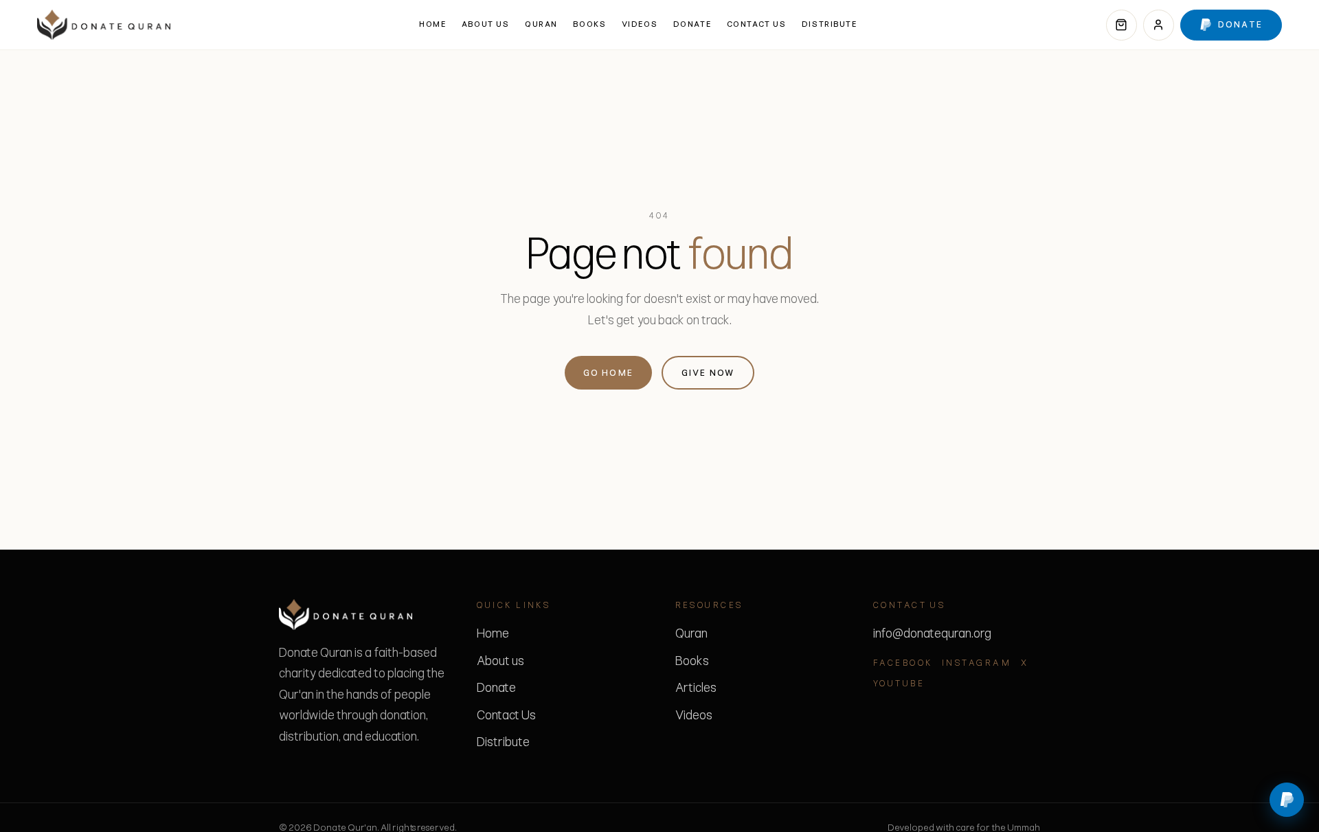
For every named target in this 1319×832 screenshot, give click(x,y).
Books (589, 24)
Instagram (976, 662)
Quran (541, 24)
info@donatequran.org (932, 633)
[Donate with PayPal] (1287, 800)
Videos (639, 24)
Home (432, 24)
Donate (692, 24)
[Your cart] (1121, 25)
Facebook (903, 662)
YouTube (899, 683)
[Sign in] (1158, 25)
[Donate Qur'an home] (103, 25)
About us (486, 24)
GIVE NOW (708, 373)
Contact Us (757, 24)
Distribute (829, 24)
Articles (696, 687)
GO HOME (608, 373)
